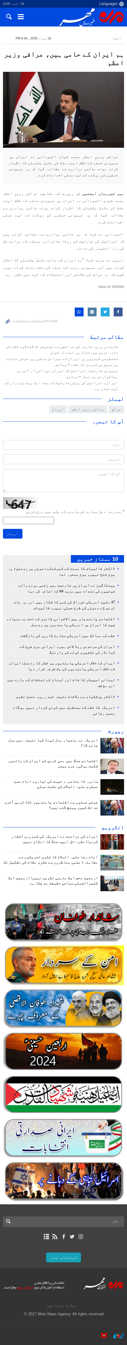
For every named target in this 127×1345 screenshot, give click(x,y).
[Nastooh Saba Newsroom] (116, 1336)
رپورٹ (116, 731)
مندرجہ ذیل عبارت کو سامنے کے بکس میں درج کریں (75, 511)
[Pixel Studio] (101, 1336)
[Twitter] (72, 1237)
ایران (58, 409)
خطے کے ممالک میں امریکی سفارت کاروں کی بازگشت (68, 636)
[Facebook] (63, 1237)
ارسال (13, 534)
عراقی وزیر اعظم (87, 409)
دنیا (117, 38)
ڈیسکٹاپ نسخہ (63, 1257)
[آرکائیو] (46, 1237)
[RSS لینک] (54, 1237)
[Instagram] (80, 1237)
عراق (116, 409)
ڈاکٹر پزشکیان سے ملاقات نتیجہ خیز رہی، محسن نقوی (65, 697)
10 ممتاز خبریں (97, 559)
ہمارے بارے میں (62, 1305)
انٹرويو (112, 827)
